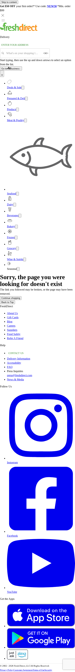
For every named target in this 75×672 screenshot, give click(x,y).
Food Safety (13, 334)
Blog (9, 321)
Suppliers (12, 329)
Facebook (12, 535)
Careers (11, 325)
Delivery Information (18, 358)
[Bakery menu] (16, 226)
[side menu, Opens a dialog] (3, 20)
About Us (12, 313)
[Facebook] (41, 531)
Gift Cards (12, 317)
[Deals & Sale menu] (22, 87)
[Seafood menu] (17, 194)
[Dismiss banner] (3, 15)
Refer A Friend (15, 338)
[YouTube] (41, 587)
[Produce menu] (17, 109)
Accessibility (14, 362)
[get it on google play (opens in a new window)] (41, 647)
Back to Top (7, 302)
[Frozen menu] (16, 237)
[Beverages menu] (19, 215)
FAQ (10, 366)
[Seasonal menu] (18, 269)
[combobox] (23, 53)
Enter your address (14, 45)
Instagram (12, 462)
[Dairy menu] (14, 204)
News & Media (15, 379)
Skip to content (9, 2)
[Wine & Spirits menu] (24, 259)
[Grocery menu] (17, 248)
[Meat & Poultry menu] (25, 120)
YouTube (12, 591)
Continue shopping (10, 298)
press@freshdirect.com (19, 375)
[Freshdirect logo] (19, 30)
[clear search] (45, 53)
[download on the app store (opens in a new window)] (41, 626)
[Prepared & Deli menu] (26, 98)
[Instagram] (41, 458)
